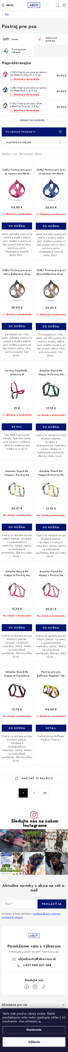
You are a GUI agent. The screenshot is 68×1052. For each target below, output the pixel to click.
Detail (17, 427)
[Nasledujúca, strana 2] (34, 793)
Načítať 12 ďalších (37, 778)
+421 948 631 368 (37, 965)
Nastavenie (34, 1030)
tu (40, 1021)
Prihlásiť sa (52, 904)
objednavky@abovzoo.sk (37, 959)
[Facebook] (27, 987)
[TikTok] (43, 987)
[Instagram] (35, 987)
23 (45, 793)
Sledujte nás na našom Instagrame (35, 823)
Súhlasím (34, 1042)
